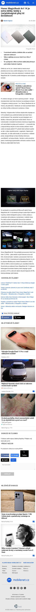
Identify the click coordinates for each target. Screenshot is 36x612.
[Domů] (10, 3)
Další (13, 460)
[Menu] (33, 3)
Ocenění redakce (16, 568)
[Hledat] (28, 3)
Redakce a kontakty (17, 566)
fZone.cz (25, 570)
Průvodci (4, 573)
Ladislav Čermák (6, 391)
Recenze (4, 566)
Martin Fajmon (5, 428)
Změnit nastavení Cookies (18, 596)
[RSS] (25, 588)
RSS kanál (15, 573)
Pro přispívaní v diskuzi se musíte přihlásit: (12, 448)
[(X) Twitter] (14, 588)
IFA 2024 (10, 313)
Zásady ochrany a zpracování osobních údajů (18, 599)
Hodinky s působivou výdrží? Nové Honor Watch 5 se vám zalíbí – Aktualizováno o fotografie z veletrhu (18, 302)
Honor (5, 313)
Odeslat (7, 474)
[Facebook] (11, 588)
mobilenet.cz (26, 566)
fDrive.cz (25, 568)
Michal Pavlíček (6, 521)
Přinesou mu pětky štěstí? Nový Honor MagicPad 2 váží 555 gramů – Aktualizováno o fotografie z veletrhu (17, 293)
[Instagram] (21, 588)
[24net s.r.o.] (18, 607)
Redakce (4, 357)
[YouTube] (18, 588)
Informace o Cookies (18, 594)
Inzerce (14, 570)
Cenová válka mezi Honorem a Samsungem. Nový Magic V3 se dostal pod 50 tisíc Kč (17, 298)
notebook (16, 313)
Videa (3, 570)
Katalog (4, 568)
